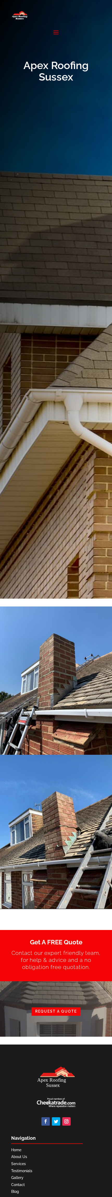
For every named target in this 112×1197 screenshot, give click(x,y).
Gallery (17, 1178)
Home (16, 1150)
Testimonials (21, 1171)
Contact (18, 1185)
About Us (19, 1157)
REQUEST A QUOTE (56, 1011)
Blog (15, 1191)
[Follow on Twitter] (56, 1121)
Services (18, 1164)
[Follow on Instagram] (66, 1121)
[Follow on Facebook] (45, 1121)
